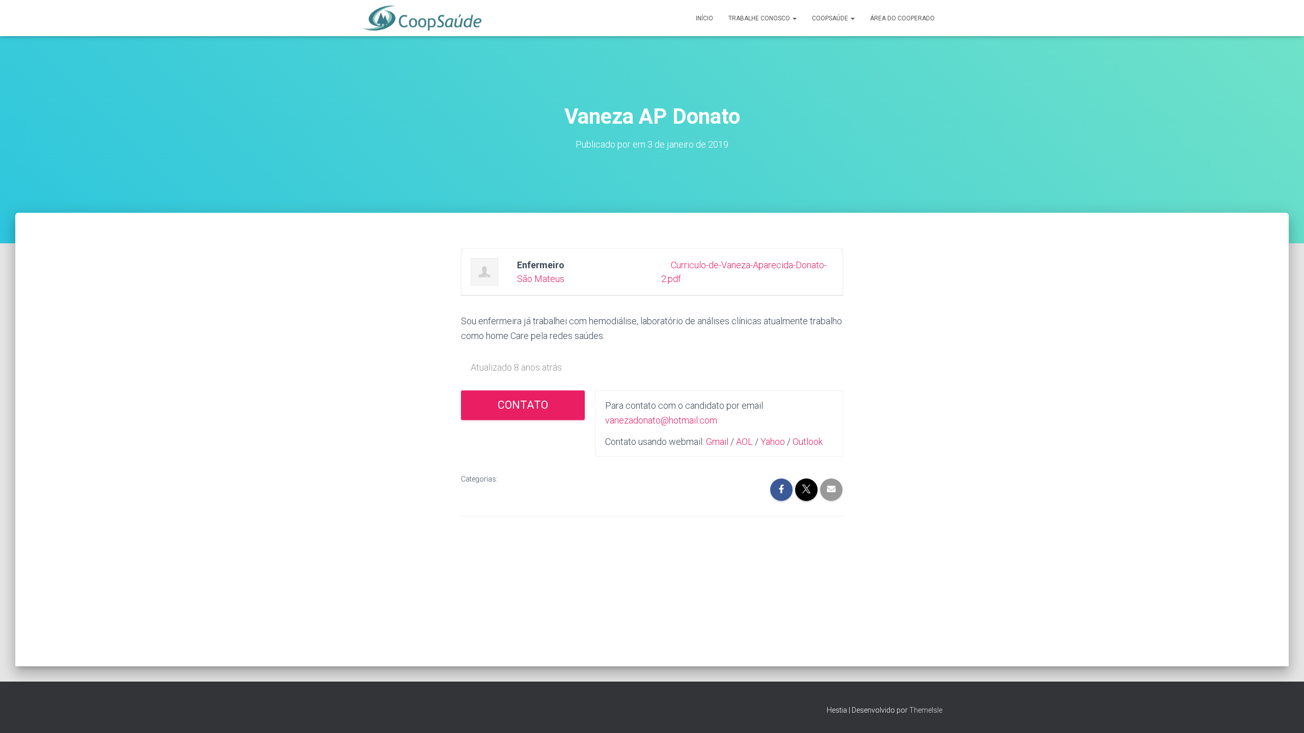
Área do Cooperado (902, 18)
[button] (794, 18)
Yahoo (772, 441)
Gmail (717, 441)
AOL (744, 441)
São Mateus (540, 278)
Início (704, 18)
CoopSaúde (831, 18)
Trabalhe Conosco (760, 18)
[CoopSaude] (421, 18)
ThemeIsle (925, 710)
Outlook (808, 441)
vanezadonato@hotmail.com (661, 420)
